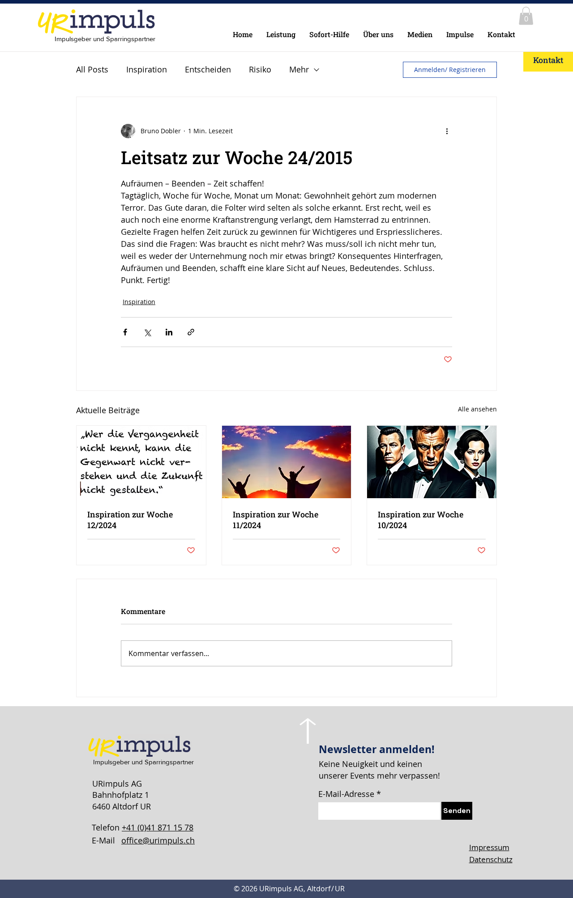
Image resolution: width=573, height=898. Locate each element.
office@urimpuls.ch (158, 840)
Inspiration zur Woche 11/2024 (275, 519)
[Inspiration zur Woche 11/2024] (286, 462)
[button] (526, 16)
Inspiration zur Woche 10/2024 (420, 519)
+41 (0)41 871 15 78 (157, 827)
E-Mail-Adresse (346, 794)
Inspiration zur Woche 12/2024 (130, 519)
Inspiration (146, 69)
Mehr (299, 69)
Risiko (260, 69)
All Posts (92, 69)
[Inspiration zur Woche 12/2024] (141, 462)
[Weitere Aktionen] (446, 131)
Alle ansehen (477, 409)
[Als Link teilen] (191, 332)
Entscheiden (208, 69)
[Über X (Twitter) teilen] (147, 332)
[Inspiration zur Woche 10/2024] (431, 462)
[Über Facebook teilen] (125, 332)
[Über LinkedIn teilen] (169, 332)
